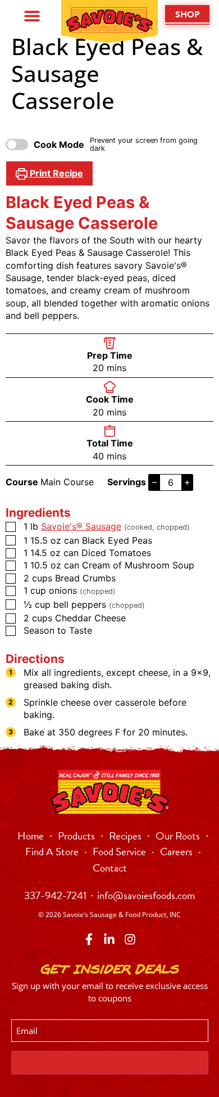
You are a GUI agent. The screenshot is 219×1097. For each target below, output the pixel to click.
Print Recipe (55, 173)
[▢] (13, 527)
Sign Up (109, 1062)
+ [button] (187, 481)
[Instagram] (130, 939)
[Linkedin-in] (109, 939)
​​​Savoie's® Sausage (81, 526)
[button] (31, 15)
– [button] (154, 481)
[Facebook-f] (89, 939)
